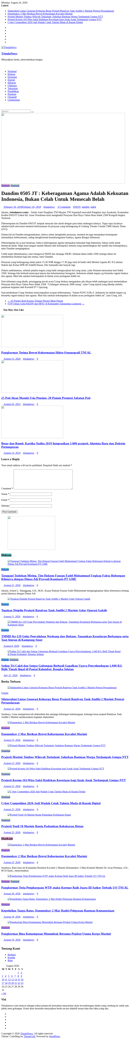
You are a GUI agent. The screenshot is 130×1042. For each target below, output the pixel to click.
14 (15, 979)
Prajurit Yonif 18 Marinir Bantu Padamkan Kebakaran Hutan (42, 826)
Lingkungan (14, 100)
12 (9, 979)
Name (5, 494)
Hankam (12, 94)
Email (5, 500)
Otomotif (12, 97)
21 (15, 983)
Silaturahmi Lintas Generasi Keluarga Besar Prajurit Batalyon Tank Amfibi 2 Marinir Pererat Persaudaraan (61, 11)
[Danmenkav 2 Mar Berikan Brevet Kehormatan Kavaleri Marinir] (41, 722)
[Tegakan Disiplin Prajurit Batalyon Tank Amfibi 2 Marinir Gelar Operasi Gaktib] (49, 599)
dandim (85, 207)
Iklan (10, 960)
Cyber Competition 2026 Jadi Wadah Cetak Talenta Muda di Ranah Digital (45, 22)
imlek (93, 207)
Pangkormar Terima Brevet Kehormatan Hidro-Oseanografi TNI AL (46, 352)
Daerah (11, 80)
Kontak (11, 957)
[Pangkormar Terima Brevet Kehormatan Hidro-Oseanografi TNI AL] (32, 346)
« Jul (3, 993)
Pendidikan (13, 91)
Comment (7, 488)
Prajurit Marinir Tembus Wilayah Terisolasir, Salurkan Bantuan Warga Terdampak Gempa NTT (55, 16)
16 (22, 979)
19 (9, 983)
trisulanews (49, 207)
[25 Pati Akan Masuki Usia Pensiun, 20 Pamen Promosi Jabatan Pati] (32, 392)
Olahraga (12, 85)
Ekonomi (12, 77)
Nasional (12, 71)
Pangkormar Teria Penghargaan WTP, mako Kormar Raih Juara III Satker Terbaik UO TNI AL (64, 887)
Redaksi (12, 954)
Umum (4, 693)
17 (3, 983)
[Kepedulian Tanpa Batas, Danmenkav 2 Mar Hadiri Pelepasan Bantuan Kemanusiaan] (52, 899)
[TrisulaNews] (2, 65)
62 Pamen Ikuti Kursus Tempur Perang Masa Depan (35, 300)
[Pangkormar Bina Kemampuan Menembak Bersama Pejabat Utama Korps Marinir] (50, 922)
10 (3, 979)
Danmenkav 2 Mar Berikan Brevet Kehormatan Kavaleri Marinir (40, 13)
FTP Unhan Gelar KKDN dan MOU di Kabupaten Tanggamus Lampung (46, 303)
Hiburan (12, 82)
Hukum (11, 74)
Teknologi (13, 88)
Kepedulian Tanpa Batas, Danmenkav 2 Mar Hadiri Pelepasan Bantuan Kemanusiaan (57, 910)
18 (6, 983)
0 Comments (64, 207)
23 (22, 983)
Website (5, 505)
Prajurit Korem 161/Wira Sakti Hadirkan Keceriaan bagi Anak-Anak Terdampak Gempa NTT (55, 19)
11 (6, 979)
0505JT (77, 207)
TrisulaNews (9, 53)
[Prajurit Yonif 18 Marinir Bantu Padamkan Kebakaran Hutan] (39, 814)
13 (12, 979)
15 (19, 979)
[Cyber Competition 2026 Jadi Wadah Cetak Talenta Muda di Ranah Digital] (46, 791)
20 (12, 983)
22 (19, 983)
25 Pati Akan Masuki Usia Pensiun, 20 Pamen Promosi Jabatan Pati (45, 398)
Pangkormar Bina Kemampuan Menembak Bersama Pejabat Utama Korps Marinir (56, 933)
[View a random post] (2, 105)
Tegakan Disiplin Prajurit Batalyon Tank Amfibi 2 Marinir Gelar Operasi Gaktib (54, 610)
